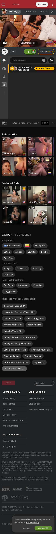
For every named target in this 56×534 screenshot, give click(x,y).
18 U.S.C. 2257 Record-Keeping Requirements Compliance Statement (22, 508)
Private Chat (43, 68)
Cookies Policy (9, 415)
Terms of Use (9, 404)
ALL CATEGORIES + (14, 368)
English (41, 383)
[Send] (51, 60)
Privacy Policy (9, 398)
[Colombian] (27, 245)
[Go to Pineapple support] (5, 498)
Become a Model (36, 398)
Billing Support (9, 446)
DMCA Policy (9, 409)
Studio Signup (35, 404)
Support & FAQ (9, 441)
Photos (46, 11)
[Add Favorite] (5, 51)
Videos (31, 11)
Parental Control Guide (13, 420)
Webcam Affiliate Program (40, 409)
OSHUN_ (8, 234)
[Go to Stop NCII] (20, 498)
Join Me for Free (28, 43)
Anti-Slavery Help (11, 426)
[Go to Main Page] (17, 4)
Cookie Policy (32, 522)
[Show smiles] (44, 60)
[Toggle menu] (3, 4)
